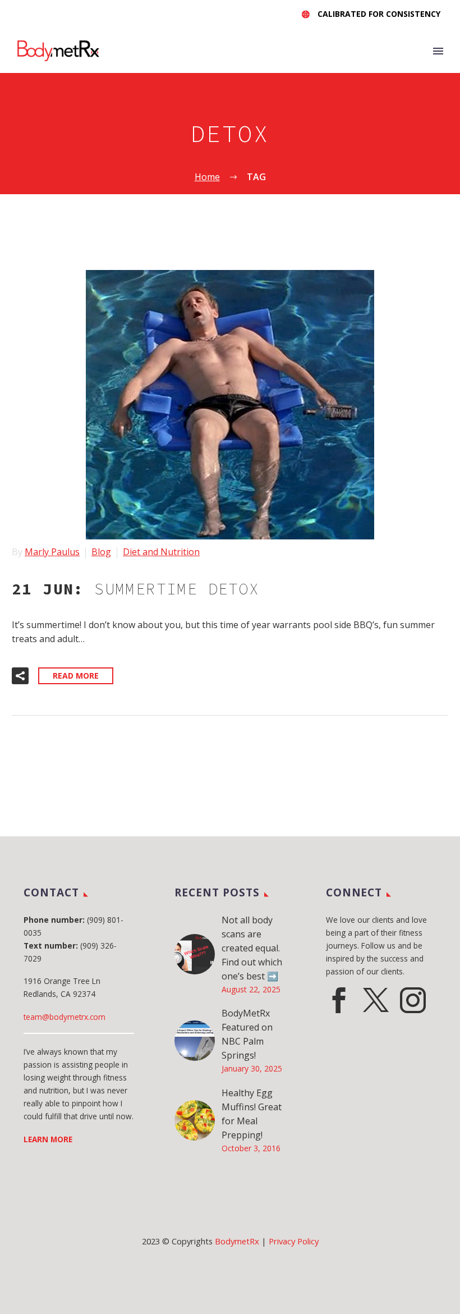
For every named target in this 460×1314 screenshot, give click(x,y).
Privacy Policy (294, 1241)
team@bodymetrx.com (64, 1016)
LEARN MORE (48, 1139)
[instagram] (413, 1000)
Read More (76, 675)
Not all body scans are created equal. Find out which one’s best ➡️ (252, 948)
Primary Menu (438, 51)
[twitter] (376, 1000)
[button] (20, 675)
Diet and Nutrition (161, 552)
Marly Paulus (52, 552)
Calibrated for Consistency (379, 13)
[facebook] (339, 1000)
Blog (101, 552)
